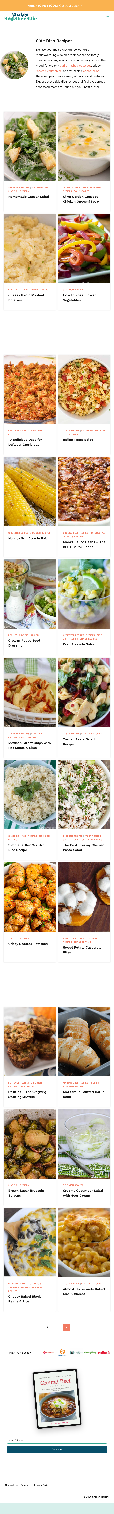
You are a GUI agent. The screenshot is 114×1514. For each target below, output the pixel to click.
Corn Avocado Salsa (79, 644)
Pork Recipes (97, 533)
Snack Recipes (88, 639)
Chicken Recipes (73, 836)
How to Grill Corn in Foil (27, 538)
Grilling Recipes (18, 533)
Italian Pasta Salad (78, 440)
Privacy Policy (42, 1485)
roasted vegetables (48, 71)
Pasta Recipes (71, 430)
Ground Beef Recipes (75, 533)
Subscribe (26, 1485)
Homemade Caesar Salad (28, 196)
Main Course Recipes (75, 187)
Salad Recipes (39, 187)
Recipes (12, 635)
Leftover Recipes (18, 430)
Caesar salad (91, 71)
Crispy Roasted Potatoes (28, 944)
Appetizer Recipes (19, 187)
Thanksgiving (39, 290)
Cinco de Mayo (17, 836)
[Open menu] (107, 17)
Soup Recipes (81, 191)
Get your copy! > (55, 5)
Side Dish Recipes (18, 191)
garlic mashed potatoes (75, 65)
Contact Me (11, 1485)
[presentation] (30, 146)
